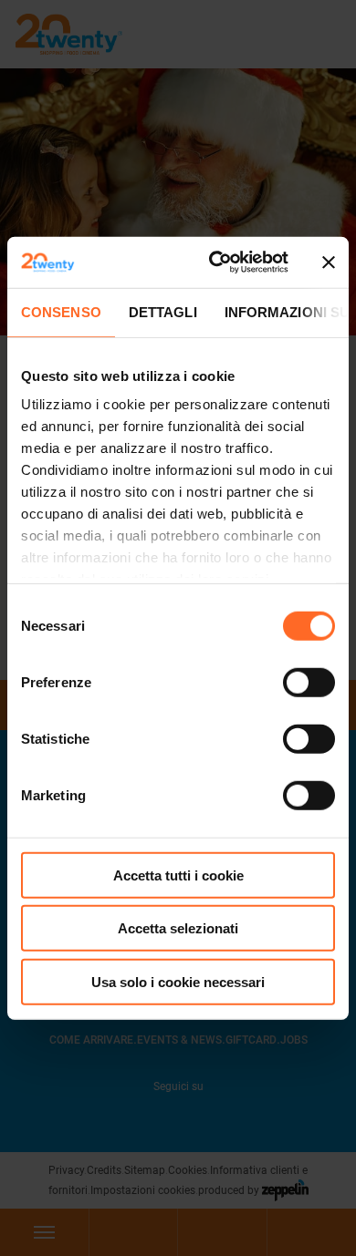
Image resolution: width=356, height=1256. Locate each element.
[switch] (309, 681)
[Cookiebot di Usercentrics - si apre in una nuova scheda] (215, 262)
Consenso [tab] (61, 311)
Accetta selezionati (178, 928)
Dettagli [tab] (163, 311)
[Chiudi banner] (328, 262)
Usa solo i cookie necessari (178, 981)
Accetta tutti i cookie (178, 874)
